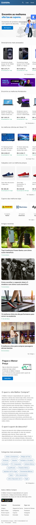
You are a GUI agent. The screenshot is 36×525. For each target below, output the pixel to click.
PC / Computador (16, 464)
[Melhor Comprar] (11, 3)
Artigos (3, 508)
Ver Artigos (31, 354)
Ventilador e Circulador (26, 460)
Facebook (27, 510)
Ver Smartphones (29, 74)
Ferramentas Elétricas (26, 471)
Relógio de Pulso (25, 456)
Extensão (15, 515)
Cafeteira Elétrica (29, 464)
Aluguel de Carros (18, 508)
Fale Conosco (5, 515)
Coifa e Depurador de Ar (15, 478)
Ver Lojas (31, 219)
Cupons (15, 512)
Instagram (27, 512)
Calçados (14, 460)
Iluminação (5, 464)
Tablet (11, 475)
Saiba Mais (7, 378)
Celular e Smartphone (12, 456)
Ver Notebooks (30, 123)
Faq (2, 522)
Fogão (26, 478)
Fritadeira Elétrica (23, 467)
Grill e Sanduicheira (21, 475)
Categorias (16, 510)
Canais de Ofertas (29, 508)
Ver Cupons (7, 27)
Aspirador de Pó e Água (10, 471)
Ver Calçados (30, 194)
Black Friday (4, 510)
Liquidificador (11, 467)
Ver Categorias (30, 483)
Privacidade (8, 522)
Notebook (6, 460)
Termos (14, 522)
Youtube (26, 515)
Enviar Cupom (5, 512)
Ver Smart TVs (30, 159)
